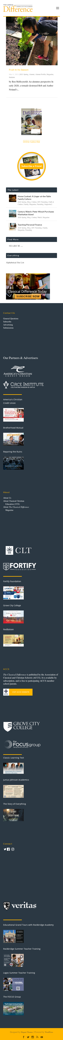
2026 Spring (22, 202)
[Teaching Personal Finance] (12, 226)
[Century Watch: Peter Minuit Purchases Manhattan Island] (12, 213)
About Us (7, 497)
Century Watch (37, 217)
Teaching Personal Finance (30, 224)
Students (12, 77)
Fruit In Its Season (19, 69)
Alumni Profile (40, 74)
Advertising (8, 324)
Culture (34, 202)
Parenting (40, 204)
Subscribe (7, 321)
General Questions (10, 318)
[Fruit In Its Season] (32, 41)
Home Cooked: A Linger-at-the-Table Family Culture (34, 197)
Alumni (31, 74)
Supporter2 (48, 204)
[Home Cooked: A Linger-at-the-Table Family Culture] (12, 198)
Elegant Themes (27, 1032)
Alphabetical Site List (15, 262)
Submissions (8, 327)
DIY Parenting (43, 202)
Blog (29, 202)
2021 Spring (24, 74)
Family (26, 204)
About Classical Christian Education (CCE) (13, 502)
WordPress (49, 1032)
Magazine (50, 74)
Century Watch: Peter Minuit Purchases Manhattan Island (36, 212)
